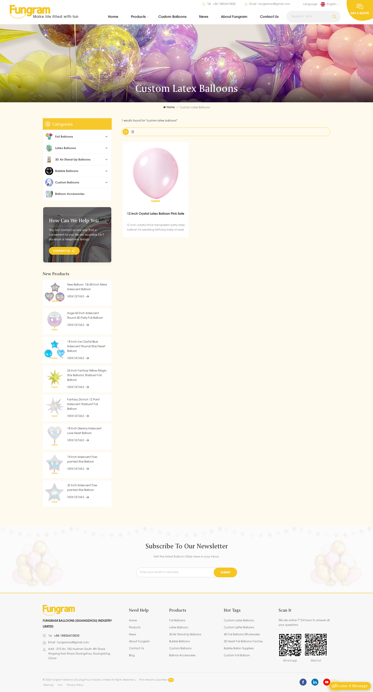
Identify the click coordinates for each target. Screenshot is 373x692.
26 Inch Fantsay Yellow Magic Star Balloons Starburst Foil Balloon (87, 376)
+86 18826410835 (224, 4)
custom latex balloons (239, 620)
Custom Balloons (172, 16)
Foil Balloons (64, 136)
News (203, 16)
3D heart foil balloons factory (243, 641)
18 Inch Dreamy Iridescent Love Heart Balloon (84, 431)
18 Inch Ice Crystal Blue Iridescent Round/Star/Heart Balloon (86, 347)
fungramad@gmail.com (274, 4)
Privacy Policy (75, 685)
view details (75, 296)
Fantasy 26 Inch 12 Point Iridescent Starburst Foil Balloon (83, 405)
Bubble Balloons (66, 171)
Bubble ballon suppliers (239, 648)
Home (113, 16)
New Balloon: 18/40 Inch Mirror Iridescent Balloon (87, 287)
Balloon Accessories (70, 194)
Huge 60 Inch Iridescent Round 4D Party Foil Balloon (85, 316)
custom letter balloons (239, 627)
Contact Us (269, 16)
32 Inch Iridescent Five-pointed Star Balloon (82, 488)
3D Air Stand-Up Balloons (73, 159)
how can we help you (74, 220)
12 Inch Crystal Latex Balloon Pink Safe (155, 213)
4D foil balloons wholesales (242, 634)
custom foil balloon (237, 655)
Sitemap (48, 685)
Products (138, 16)
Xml (60, 685)
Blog (132, 655)
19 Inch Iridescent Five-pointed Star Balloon (82, 459)
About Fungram (234, 16)
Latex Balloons (65, 148)
